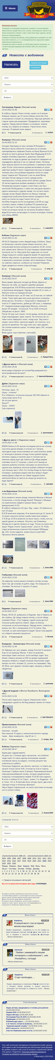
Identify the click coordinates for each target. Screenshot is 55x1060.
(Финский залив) (19, 107)
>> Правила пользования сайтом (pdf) (16, 880)
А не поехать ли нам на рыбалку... (19, 1024)
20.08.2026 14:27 (40, 1024)
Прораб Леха (48, 357)
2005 (9, 858)
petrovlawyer (48, 433)
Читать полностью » (15, 937)
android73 (49, 228)
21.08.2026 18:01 (32, 1021)
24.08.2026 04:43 (13, 1010)
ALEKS (50, 133)
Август (4, 869)
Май (32, 866)
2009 (29, 858)
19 (3, 874)
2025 (9, 864)
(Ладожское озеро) (14, 235)
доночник (49, 684)
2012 (44, 858)
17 (46, 871)
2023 (49, 861)
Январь (5, 866)
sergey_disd (48, 739)
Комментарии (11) (17, 568)
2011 (39, 858)
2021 (39, 861)
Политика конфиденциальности (34, 1052)
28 (32, 874)
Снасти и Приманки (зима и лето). (19, 1031)
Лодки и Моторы (12, 1015)
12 (30, 871)
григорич (49, 484)
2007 (19, 858)
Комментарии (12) (17, 433)
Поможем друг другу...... (15, 1021)
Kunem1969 (48, 813)
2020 (34, 861)
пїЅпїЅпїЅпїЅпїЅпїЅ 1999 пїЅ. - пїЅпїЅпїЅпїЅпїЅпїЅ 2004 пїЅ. (27, 856)
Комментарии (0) (15, 601)
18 (49, 871)
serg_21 (50, 269)
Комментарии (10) (17, 376)
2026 (14, 864)
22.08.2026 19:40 (34, 1017)
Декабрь (36, 869)
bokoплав (18, 950)
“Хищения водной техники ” (17, 1026)
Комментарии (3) (15, 133)
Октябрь (21, 869)
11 (26, 871)
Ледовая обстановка (39, 63)
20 (6, 874)
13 (33, 871)
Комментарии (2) (16, 484)
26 (25, 874)
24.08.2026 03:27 (23, 1012)
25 (22, 874)
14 (36, 871)
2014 (4, 861)
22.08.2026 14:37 (23, 1019)
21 (9, 874)
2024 (4, 864)
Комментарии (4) (16, 684)
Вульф (50, 637)
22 (12, 874)
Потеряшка (35, 67)
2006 (14, 858)
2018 (24, 861)
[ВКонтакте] (45, 109)
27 (29, 874)
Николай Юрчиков (46, 376)
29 (35, 874)
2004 (4, 858)
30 (38, 874)
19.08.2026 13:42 (40, 1031)
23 (16, 874)
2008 (24, 858)
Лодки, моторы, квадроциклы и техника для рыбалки (27, 1008)
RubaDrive (18, 921)
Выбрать (7, 97)
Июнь (38, 866)
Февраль (12, 866)
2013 (49, 858)
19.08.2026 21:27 (27, 1028)
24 (19, 874)
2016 (14, 861)
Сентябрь (12, 869)
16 (42, 871)
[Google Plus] (51, 109)
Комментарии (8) (16, 357)
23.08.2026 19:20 (26, 1015)
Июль (43, 866)
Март (20, 866)
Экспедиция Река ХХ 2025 (16, 1017)
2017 (19, 861)
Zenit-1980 (49, 568)
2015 (9, 861)
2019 (29, 861)
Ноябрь (29, 869)
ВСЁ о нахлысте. (13, 1028)
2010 (34, 858)
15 (39, 871)
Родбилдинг (11, 1019)
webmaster (38, 1059)
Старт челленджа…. (25, 977)
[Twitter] (48, 109)
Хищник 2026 (11, 1012)
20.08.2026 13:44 (35, 1026)
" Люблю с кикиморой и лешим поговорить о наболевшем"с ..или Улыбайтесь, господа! (31, 955)
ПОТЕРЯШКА (41, 884)
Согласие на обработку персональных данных (19, 1054)
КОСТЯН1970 (48, 717)
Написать (11, 64)
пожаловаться (38, 133)
